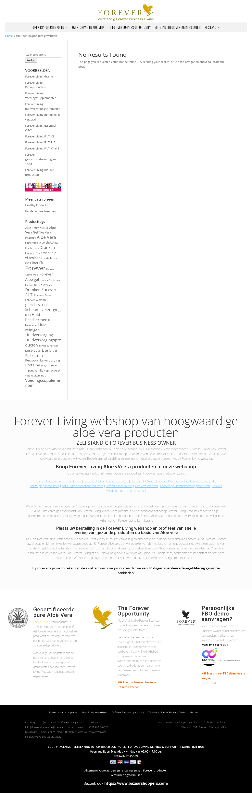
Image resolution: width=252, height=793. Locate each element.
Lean (37, 350)
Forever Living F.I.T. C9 (39, 136)
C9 (43, 242)
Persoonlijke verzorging (42, 360)
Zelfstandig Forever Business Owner (178, 28)
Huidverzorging (39, 334)
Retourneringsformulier (126, 775)
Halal (28, 315)
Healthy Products (36, 205)
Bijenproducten (33, 242)
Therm (53, 365)
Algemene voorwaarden (170, 722)
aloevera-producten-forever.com (70, 727)
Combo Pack (32, 247)
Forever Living (41, 622)
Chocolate (51, 242)
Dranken (47, 247)
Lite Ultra (49, 350)
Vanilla (38, 370)
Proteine (32, 365)
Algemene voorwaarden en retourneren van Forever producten (126, 770)
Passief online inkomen (40, 211)
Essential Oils (32, 253)
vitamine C (40, 375)
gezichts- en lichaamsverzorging (43, 307)
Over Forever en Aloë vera (88, 28)
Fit (41, 262)
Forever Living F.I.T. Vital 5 (42, 148)
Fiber (34, 263)
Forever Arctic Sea (50, 279)
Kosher (29, 350)
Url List (223, 727)
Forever (35, 268)
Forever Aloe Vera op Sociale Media (43, 736)
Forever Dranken (39, 287)
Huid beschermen (36, 317)
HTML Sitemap (199, 727)
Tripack (29, 370)
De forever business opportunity (130, 28)
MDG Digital (31, 732)
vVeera (123, 467)
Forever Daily (32, 284)
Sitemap (185, 727)
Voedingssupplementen (42, 383)
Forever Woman (35, 300)
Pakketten (34, 355)
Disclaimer (221, 722)
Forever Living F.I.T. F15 (40, 142)
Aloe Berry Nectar (36, 228)
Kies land (210, 28)
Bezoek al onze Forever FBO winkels (58, 732)
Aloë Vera (46, 237)
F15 (27, 263)
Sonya (44, 365)
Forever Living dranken (40, 76)
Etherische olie (49, 258)
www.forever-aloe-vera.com (92, 732)
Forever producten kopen (48, 28)
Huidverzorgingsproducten (43, 342)
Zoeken (31, 60)
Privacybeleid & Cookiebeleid (199, 722)
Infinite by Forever (48, 345)
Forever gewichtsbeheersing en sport (40, 159)
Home (9, 36)
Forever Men (42, 295)
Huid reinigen (36, 327)
